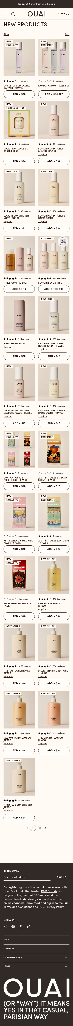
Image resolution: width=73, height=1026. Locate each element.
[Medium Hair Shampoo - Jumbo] (19, 709)
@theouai (9, 920)
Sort (67, 34)
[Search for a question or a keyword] (13, 14)
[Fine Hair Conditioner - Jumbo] (19, 642)
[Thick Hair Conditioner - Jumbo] (19, 777)
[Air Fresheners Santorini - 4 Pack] (53, 512)
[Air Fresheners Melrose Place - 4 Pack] (19, 512)
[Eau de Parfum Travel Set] (53, 57)
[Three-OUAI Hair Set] (19, 254)
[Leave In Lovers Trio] (53, 254)
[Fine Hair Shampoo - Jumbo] (53, 575)
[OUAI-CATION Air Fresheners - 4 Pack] (19, 449)
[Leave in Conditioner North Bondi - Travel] (53, 315)
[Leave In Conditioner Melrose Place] (53, 120)
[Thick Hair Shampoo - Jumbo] (53, 709)
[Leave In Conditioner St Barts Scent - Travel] (53, 382)
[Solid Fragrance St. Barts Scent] (19, 120)
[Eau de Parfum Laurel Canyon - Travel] (19, 57)
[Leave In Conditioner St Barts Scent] (53, 187)
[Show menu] (5, 14)
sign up (61, 877)
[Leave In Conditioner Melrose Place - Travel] (19, 382)
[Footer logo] (36, 987)
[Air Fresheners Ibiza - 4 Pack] (19, 575)
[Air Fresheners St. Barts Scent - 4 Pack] (53, 449)
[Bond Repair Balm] (19, 315)
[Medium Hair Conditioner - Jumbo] (53, 642)
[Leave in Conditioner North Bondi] (19, 187)
